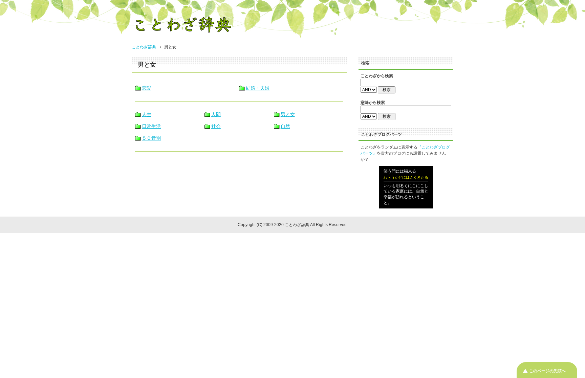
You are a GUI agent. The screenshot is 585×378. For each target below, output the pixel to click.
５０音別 (151, 138)
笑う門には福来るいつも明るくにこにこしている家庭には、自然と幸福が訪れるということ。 (406, 187)
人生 (146, 114)
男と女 (288, 114)
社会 (216, 126)
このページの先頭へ (547, 371)
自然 (285, 126)
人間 (216, 114)
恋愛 (146, 88)
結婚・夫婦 (257, 88)
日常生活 (151, 126)
